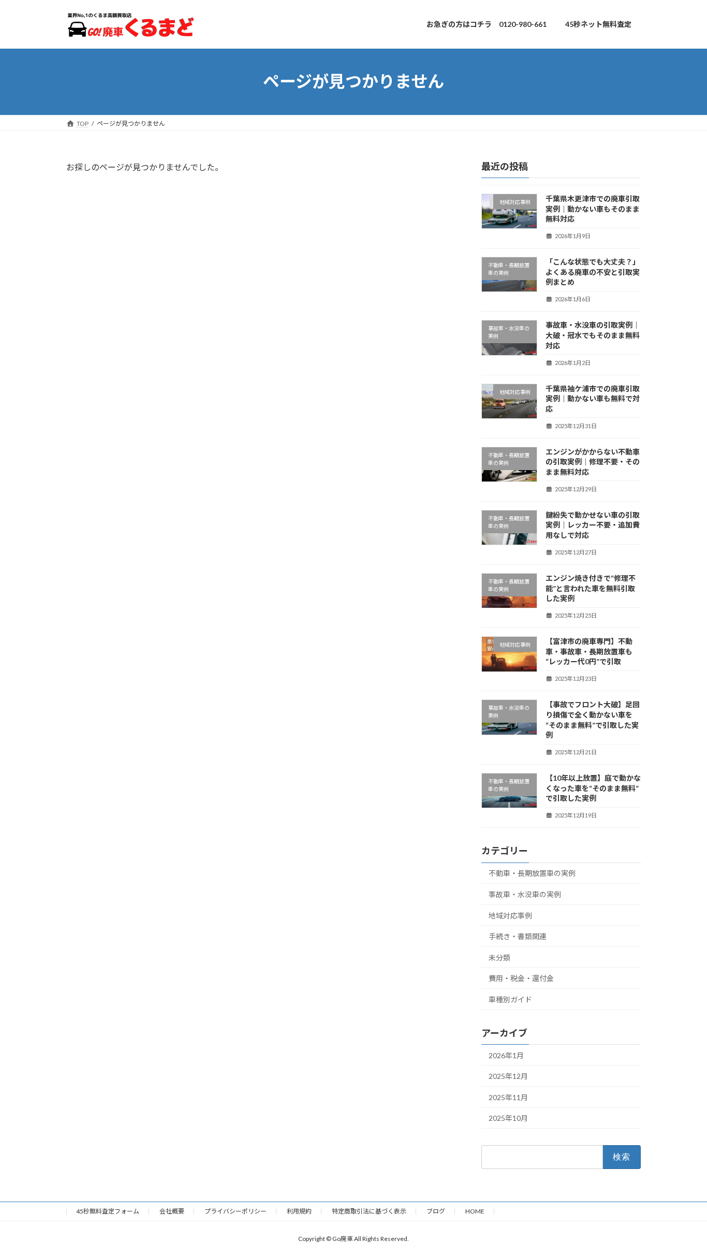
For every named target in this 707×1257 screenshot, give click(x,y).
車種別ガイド (510, 999)
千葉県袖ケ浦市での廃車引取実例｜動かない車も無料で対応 (593, 398)
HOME (474, 1211)
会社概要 (171, 1211)
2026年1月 (506, 1054)
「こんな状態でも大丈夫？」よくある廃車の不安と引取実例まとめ (593, 271)
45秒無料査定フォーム (107, 1211)
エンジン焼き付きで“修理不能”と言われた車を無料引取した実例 (591, 588)
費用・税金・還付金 (521, 978)
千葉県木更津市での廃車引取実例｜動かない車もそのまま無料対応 (593, 208)
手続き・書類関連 (518, 936)
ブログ (435, 1211)
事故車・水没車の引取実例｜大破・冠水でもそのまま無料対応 (593, 334)
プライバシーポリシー (235, 1211)
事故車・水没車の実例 (525, 894)
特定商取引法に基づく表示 (369, 1211)
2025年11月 (508, 1096)
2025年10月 (508, 1118)
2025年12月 (508, 1076)
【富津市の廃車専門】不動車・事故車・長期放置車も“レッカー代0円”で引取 (589, 651)
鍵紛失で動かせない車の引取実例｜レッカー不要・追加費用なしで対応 (593, 524)
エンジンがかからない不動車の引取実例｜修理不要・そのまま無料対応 (593, 461)
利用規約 (299, 1211)
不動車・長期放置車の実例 (532, 873)
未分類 (499, 957)
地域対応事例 (510, 915)
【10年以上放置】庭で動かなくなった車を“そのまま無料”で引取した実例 (593, 787)
